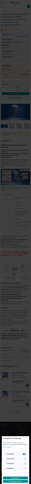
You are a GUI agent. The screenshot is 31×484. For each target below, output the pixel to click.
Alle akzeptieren (15, 478)
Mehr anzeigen (7, 447)
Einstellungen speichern (15, 481)
